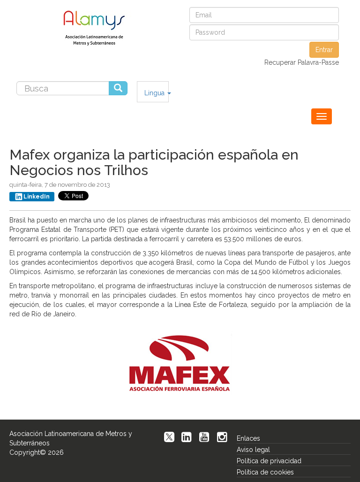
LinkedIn (36, 196)
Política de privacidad (269, 461)
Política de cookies (265, 472)
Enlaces (248, 438)
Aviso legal (253, 449)
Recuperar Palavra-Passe (301, 62)
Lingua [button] (155, 93)
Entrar (324, 50)
